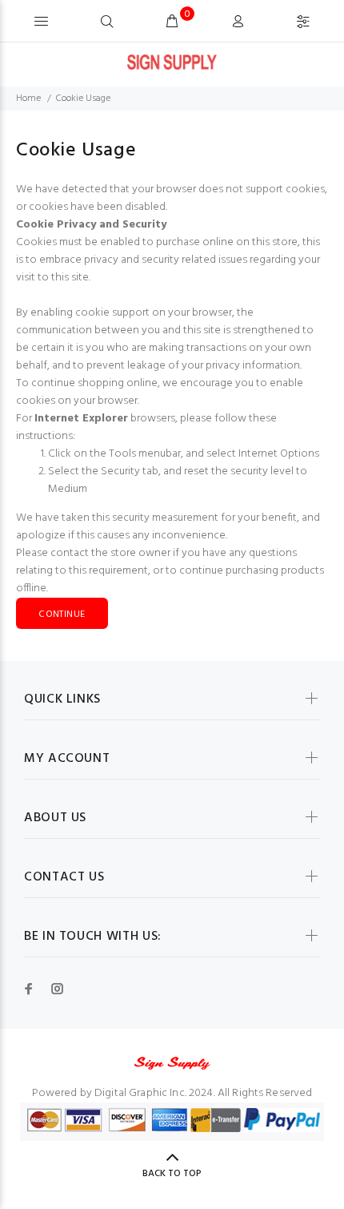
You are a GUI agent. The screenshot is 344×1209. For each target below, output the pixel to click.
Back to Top (172, 1174)
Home (28, 99)
